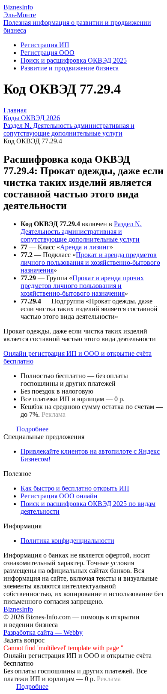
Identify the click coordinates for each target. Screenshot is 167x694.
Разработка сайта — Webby (43, 632)
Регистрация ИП (45, 44)
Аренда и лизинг (85, 247)
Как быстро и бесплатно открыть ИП (75, 488)
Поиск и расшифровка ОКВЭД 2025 (74, 60)
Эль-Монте (19, 14)
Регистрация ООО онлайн (59, 496)
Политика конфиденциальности (67, 540)
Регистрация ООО (48, 52)
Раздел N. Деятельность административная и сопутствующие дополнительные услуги (81, 231)
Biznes (18, 7)
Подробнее (32, 429)
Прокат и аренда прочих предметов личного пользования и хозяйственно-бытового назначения (82, 285)
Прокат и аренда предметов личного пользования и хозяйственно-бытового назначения (90, 262)
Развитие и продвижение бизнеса (70, 68)
